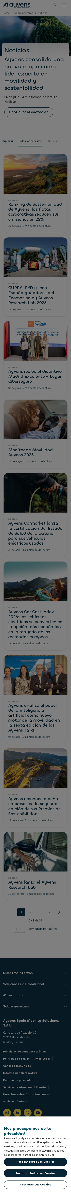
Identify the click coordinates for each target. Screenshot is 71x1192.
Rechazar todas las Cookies (35, 1173)
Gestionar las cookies (35, 1184)
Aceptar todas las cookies (35, 1161)
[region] (35, 1154)
